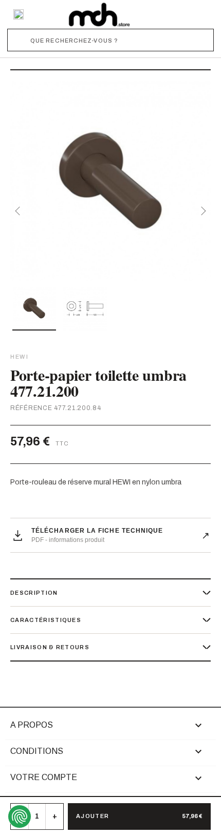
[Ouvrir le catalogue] (18, 14)
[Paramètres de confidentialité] (19, 816)
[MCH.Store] (99, 14)
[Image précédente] (19, 211)
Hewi (19, 357)
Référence (31, 408)
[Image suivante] (201, 211)
